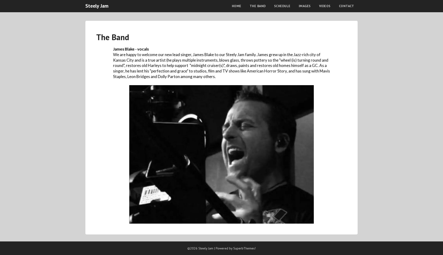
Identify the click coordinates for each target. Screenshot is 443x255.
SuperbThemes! (244, 248)
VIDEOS (325, 6)
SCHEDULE (282, 6)
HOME (236, 6)
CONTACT (346, 6)
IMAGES (305, 6)
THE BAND (258, 6)
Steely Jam (96, 6)
